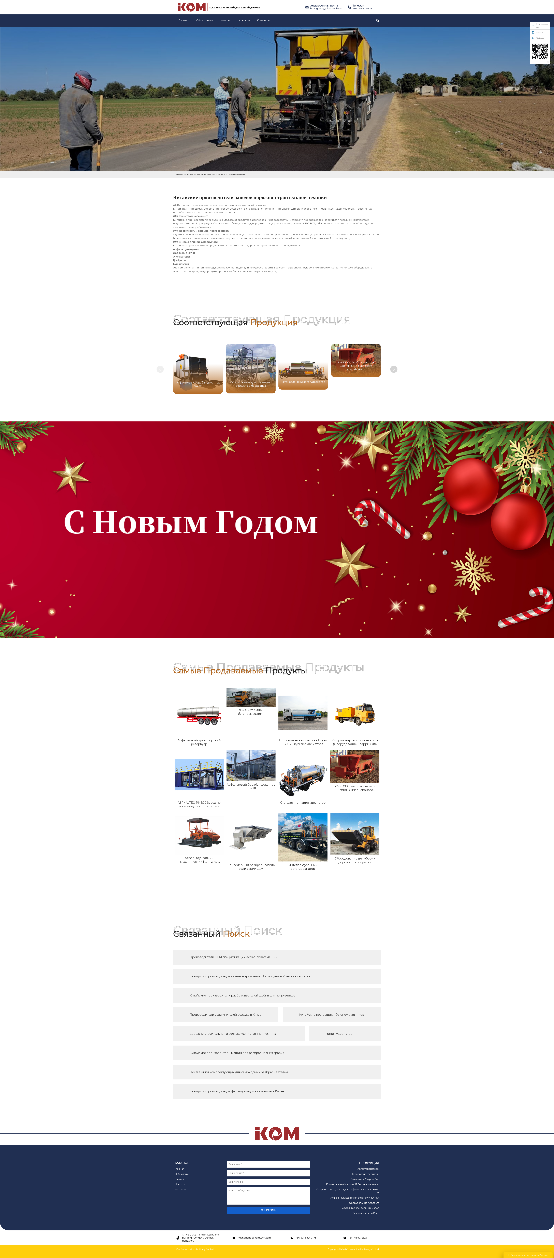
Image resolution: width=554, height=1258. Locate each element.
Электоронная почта (542, 26)
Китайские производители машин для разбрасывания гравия (237, 1053)
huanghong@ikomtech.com (326, 8)
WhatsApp (540, 38)
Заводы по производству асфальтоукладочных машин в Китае (237, 1091)
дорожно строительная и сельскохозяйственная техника (233, 1033)
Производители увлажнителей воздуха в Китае (225, 1014)
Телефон (539, 32)
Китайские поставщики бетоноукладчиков (331, 1014)
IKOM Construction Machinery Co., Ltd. (194, 1249)
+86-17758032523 (362, 8)
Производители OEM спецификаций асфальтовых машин (233, 957)
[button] (393, 369)
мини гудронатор (339, 1033)
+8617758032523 (357, 1237)
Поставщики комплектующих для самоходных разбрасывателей (239, 1072)
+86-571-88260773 (306, 1237)
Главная (178, 174)
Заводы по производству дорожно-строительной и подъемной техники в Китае (250, 976)
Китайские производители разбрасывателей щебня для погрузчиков (242, 995)
